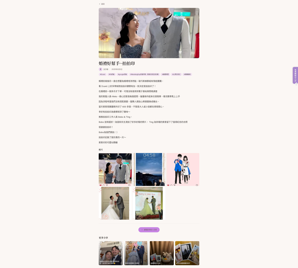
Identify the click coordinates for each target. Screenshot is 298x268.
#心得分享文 (176, 74)
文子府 (105, 69)
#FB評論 (111, 74)
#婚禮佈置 (165, 74)
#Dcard (102, 74)
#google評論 (122, 74)
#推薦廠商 (187, 74)
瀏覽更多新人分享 (150, 230)
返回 (103, 4)
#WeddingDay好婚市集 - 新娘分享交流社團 (144, 74)
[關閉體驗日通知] (296, 84)
